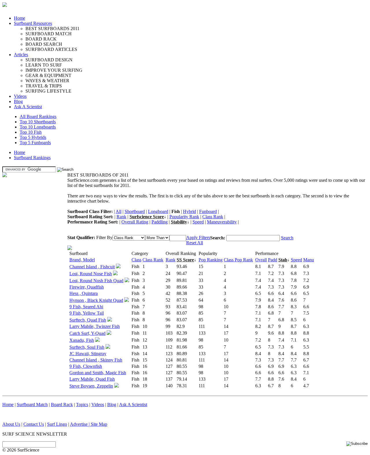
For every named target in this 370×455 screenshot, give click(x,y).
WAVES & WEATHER (47, 80)
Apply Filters (198, 237)
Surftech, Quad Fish (87, 320)
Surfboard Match (32, 404)
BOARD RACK (41, 38)
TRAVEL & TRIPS (43, 85)
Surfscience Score (147, 216)
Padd (272, 259)
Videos (20, 96)
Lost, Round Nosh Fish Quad (96, 280)
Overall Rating (134, 221)
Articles (21, 54)
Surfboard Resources (33, 23)
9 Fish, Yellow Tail (86, 313)
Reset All (194, 242)
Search (287, 237)
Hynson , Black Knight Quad (96, 300)
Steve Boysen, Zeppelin (91, 386)
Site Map (99, 424)
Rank (121, 216)
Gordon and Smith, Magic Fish (97, 372)
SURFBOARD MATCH (48, 33)
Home (19, 18)
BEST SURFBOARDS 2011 (52, 28)
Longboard (158, 211)
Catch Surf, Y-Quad (87, 333)
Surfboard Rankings (32, 157)
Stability (179, 221)
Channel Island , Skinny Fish (95, 359)
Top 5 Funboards (35, 142)
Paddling (159, 221)
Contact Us (33, 424)
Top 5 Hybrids (33, 137)
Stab (282, 259)
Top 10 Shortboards (38, 121)
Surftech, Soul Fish (86, 347)
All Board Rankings (38, 116)
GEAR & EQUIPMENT (48, 75)
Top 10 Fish (31, 132)
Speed (198, 221)
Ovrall (261, 259)
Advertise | (80, 424)
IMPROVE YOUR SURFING (53, 70)
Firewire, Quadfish (86, 287)
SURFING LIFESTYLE (48, 91)
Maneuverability (222, 221)
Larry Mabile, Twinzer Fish (94, 326)
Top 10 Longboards (38, 126)
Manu (308, 259)
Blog (18, 101)
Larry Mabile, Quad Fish (92, 379)
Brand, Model (82, 259)
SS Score (185, 259)
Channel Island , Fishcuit (92, 266)
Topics (82, 404)
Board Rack (62, 404)
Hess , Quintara (83, 293)
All (118, 211)
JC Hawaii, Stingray (87, 353)
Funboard (208, 211)
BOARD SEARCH (43, 44)
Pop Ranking (211, 259)
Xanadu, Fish (81, 340)
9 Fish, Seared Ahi (86, 306)
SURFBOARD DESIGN (49, 59)
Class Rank (212, 216)
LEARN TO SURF (43, 65)
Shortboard (135, 211)
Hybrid (189, 211)
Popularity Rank (184, 216)
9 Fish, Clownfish (85, 366)
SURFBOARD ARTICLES (51, 49)
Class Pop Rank (238, 259)
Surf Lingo (57, 424)
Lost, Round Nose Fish (90, 273)
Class (136, 259)
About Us (11, 424)
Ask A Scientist (28, 106)
